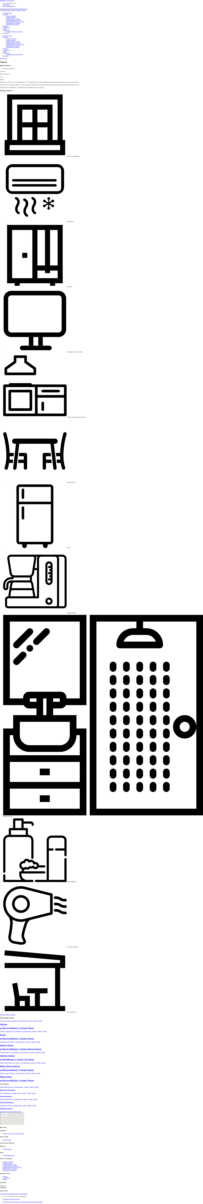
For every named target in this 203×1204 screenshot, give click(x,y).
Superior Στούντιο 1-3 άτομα (13, 20)
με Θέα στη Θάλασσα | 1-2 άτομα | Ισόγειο (17, 1028)
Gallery (5, 29)
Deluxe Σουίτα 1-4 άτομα (12, 24)
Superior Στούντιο (7, 1056)
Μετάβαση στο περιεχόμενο (7, 0)
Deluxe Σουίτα (6, 1077)
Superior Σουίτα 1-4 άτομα (13, 18)
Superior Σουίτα (6, 1045)
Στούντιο (3, 1024)
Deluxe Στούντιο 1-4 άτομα (13, 23)
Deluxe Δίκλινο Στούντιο (10, 1066)
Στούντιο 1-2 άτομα (11, 16)
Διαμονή (5, 14)
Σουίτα (3, 1035)
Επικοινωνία (6, 30)
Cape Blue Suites (7, 13)
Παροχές (5, 26)
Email (1, 1185)
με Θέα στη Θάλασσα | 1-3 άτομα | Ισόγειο (17, 1070)
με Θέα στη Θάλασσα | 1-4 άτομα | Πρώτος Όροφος (20, 1049)
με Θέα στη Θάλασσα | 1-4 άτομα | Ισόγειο (17, 1038)
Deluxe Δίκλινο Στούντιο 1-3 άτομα (15, 21)
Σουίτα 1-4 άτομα (10, 17)
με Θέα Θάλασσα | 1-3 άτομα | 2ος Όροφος (17, 1059)
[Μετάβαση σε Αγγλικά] (6, 33)
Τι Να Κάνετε (6, 27)
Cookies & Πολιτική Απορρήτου (14, 31)
